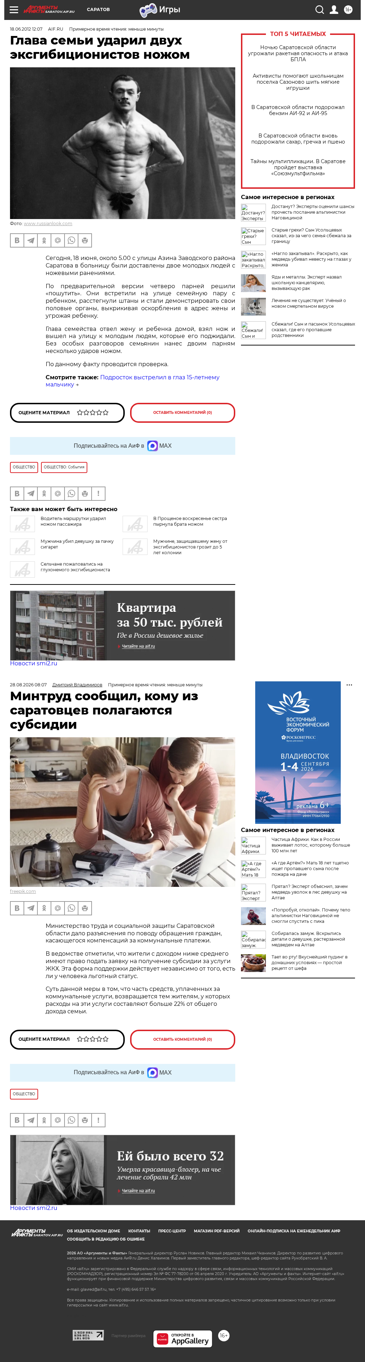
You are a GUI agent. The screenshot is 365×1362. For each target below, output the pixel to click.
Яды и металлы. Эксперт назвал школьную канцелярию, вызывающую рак (307, 282)
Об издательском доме (93, 1231)
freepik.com (23, 891)
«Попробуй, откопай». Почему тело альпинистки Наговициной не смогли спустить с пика (311, 915)
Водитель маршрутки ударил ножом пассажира (73, 521)
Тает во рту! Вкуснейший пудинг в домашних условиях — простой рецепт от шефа (310, 962)
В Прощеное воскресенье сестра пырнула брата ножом (190, 521)
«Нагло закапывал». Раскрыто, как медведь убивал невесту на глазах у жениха (311, 259)
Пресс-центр (172, 1231)
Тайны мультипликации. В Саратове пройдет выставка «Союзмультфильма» (298, 167)
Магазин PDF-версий (217, 1231)
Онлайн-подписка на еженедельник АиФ (294, 1231)
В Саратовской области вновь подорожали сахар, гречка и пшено (298, 139)
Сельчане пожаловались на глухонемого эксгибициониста (75, 566)
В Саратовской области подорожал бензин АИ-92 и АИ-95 (298, 110)
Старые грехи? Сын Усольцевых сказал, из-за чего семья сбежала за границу (311, 235)
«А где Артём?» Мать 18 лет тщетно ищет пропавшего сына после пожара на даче (310, 868)
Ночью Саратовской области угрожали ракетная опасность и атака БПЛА (298, 54)
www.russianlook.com (48, 223)
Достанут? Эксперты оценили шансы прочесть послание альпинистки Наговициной (313, 212)
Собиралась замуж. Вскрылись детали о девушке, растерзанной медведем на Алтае (308, 939)
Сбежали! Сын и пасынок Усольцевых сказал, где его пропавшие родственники (313, 329)
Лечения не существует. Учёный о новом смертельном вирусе (309, 303)
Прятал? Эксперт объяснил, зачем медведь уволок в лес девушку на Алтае (310, 892)
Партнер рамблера (128, 1336)
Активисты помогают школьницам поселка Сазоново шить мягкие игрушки (298, 82)
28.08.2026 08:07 (28, 684)
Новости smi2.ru (33, 663)
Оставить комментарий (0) (182, 412)
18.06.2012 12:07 (26, 29)
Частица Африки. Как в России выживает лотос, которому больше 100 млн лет (311, 845)
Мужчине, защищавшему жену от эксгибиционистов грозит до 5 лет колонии (190, 547)
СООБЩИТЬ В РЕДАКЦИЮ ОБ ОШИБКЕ (106, 1239)
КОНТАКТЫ (139, 1231)
